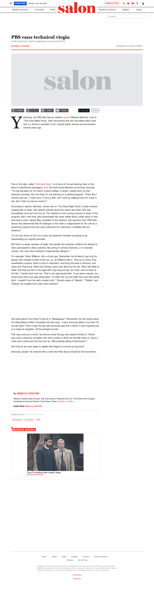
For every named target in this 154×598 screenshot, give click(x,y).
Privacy (86, 557)
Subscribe (20, 3)
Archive (70, 560)
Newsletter (112, 3)
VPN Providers (77, 575)
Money (126, 10)
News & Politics (20, 10)
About (54, 557)
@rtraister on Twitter (65, 401)
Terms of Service (100, 557)
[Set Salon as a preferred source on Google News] (84, 110)
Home (44, 557)
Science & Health (107, 10)
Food (52, 10)
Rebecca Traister (21, 46)
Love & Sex (29, 420)
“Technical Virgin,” (44, 184)
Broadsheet (17, 420)
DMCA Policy (77, 578)
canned (66, 117)
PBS (38, 420)
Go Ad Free (82, 560)
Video (139, 10)
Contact (74, 557)
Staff (64, 557)
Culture (39, 10)
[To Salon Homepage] (77, 7)
